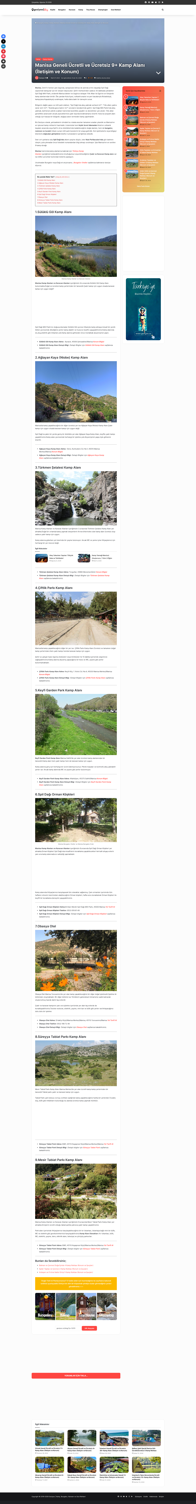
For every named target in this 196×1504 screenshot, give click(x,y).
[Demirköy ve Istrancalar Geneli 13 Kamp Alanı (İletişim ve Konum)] (114, 1465)
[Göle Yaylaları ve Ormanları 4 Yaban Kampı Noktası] (132, 153)
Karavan (72, 10)
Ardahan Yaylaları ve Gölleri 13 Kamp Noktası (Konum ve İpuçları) (149, 162)
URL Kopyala (89, 1328)
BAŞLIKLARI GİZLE (62, 177)
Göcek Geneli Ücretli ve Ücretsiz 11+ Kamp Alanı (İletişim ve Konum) (49, 1449)
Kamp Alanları (54, 23)
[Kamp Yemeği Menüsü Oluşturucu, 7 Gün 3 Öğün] (84, 558)
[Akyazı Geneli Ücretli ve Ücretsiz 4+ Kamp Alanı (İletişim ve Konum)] (81, 1438)
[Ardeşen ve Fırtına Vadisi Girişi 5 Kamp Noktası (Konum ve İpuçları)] (132, 142)
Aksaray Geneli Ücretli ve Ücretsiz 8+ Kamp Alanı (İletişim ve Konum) (49, 1476)
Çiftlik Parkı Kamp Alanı (95, 678)
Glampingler (103, 10)
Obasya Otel (81, 1027)
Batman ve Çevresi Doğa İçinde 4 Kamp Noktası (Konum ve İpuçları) (66, 1265)
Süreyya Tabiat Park (91, 1147)
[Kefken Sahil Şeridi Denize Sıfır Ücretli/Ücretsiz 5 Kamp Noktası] (146, 1438)
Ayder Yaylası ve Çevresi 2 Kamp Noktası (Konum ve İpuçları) (63, 1269)
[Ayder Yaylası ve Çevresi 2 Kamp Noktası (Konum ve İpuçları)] (132, 131)
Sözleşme (138, 1496)
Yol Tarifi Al (110, 907)
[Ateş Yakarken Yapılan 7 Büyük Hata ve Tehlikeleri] (41, 558)
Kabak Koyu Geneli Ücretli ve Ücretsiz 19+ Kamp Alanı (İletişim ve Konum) (81, 1476)
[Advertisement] (76, 309)
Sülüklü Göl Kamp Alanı (94, 345)
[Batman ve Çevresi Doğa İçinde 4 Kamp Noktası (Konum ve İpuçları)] (132, 120)
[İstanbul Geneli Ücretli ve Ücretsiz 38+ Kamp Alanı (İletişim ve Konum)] (114, 1438)
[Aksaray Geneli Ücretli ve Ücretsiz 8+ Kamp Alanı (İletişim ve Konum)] (49, 1465)
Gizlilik (145, 1496)
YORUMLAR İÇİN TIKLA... (76, 1376)
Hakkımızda (153, 1496)
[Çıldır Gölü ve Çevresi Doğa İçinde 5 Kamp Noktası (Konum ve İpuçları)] (132, 174)
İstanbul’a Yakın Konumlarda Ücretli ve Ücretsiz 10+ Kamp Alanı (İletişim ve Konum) (146, 1477)
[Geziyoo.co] (40, 9)
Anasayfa (39, 23)
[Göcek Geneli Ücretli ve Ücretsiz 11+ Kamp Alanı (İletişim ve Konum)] (49, 1438)
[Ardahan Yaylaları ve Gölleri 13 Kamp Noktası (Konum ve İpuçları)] (132, 163)
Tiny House (90, 10)
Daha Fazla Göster (143, 186)
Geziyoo (41, 78)
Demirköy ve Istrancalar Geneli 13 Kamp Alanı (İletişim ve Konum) (113, 1476)
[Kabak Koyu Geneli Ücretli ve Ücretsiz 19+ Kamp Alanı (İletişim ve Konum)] (81, 1465)
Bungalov (62, 10)
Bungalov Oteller (80, 163)
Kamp (80, 10)
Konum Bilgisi (98, 342)
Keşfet (52, 10)
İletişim (161, 1496)
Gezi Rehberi (116, 10)
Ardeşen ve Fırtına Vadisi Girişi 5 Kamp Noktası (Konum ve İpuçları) (66, 1272)
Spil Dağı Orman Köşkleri (96, 914)
